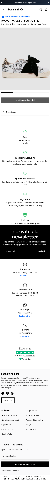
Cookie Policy (7, 434)
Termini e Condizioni (10, 415)
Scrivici (23, 276)
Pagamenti (6, 425)
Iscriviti (41, 251)
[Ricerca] (40, 9)
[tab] (7, 92)
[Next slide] (48, 2)
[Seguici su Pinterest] (12, 393)
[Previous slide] (1, 2)
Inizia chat (23, 316)
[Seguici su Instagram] (7, 393)
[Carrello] (46, 9)
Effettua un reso (33, 415)
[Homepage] (15, 9)
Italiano (7, 400)
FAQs (28, 425)
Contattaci (31, 429)
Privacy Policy (7, 429)
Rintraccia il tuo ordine (25, 464)
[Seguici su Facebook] (2, 393)
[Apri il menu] (3, 9)
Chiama (23, 336)
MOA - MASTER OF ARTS (20, 20)
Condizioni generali (10, 420)
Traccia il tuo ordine (34, 420)
